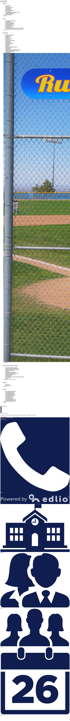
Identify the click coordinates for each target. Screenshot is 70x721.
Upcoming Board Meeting (10, 23)
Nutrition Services (8, 45)
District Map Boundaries (9, 10)
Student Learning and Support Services (12, 50)
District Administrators (9, 7)
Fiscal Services (8, 39)
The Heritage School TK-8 (10, 393)
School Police (8, 48)
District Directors (8, 8)
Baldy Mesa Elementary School (11, 391)
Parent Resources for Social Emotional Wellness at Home (15, 376)
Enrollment (7, 37)
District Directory (8, 9)
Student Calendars (8, 375)
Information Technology (9, 43)
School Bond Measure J (9, 27)
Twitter (1, 411)
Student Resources (9, 385)
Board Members (8, 21)
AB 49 (7, 378)
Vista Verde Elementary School (11, 399)
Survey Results (8, 377)
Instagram (1, 409)
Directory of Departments (10, 34)
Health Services (8, 41)
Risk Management (8, 47)
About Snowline (8, 5)
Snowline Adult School (9, 398)
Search (1, 407)
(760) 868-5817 (5, 492)
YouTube (1, 412)
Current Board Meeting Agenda (11, 20)
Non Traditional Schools (9, 397)
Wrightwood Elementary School (11, 400)
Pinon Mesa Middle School (10, 394)
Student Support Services (10, 51)
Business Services (8, 36)
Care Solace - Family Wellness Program (12, 369)
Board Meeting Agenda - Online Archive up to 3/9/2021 (15, 28)
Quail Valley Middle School (10, 395)
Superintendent (8, 35)
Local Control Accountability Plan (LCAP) (12, 12)
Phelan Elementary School (10, 392)
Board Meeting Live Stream (10, 25)
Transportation (8, 52)
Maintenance (8, 44)
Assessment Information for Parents (11, 367)
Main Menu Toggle (3, 1)
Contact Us (7, 6)
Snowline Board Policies (10, 22)
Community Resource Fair (10, 370)
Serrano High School (9, 396)
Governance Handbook (9, 24)
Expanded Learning (9, 38)
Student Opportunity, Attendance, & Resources (13, 49)
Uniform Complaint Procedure (10, 372)
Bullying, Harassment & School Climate (12, 368)
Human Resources (8, 42)
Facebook (1, 408)
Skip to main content (3, 0)
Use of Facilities (8, 11)
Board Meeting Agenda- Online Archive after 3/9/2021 (14, 29)
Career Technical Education (10, 40)
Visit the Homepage (3, 416)
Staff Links (7, 384)
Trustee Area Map (8, 26)
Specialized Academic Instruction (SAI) (12, 373)
